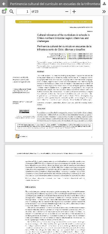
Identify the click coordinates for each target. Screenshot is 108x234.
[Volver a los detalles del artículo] (4, 4)
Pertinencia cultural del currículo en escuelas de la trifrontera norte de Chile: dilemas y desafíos (59, 4)
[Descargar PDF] (104, 4)
